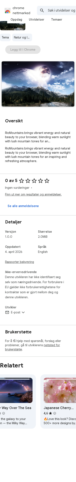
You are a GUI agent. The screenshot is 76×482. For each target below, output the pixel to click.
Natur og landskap (23, 37)
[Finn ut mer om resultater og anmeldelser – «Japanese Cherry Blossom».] (55, 413)
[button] (38, 84)
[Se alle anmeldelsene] (23, 206)
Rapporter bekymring (19, 262)
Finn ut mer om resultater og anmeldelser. (33, 194)
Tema (5, 37)
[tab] (16, 19)
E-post (15, 312)
